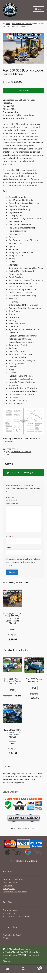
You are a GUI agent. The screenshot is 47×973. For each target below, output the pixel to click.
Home (8, 24)
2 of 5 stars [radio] (9, 500)
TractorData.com (10, 910)
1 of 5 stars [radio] (7, 500)
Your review (12, 503)
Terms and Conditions (13, 879)
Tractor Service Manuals (22, 24)
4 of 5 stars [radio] (14, 500)
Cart (36, 967)
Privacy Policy (9, 888)
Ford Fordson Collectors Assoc (16, 916)
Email (9, 547)
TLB (7, 454)
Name (9, 536)
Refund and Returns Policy (15, 891)
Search (23, 969)
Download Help (10, 882)
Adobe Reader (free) (12, 935)
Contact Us (8, 441)
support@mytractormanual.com (29, 776)
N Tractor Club (9, 913)
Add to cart (23, 90)
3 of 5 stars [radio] (12, 500)
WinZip (6, 938)
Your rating (12, 497)
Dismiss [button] (6, 961)
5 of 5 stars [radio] (16, 500)
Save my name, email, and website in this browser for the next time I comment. (23, 562)
